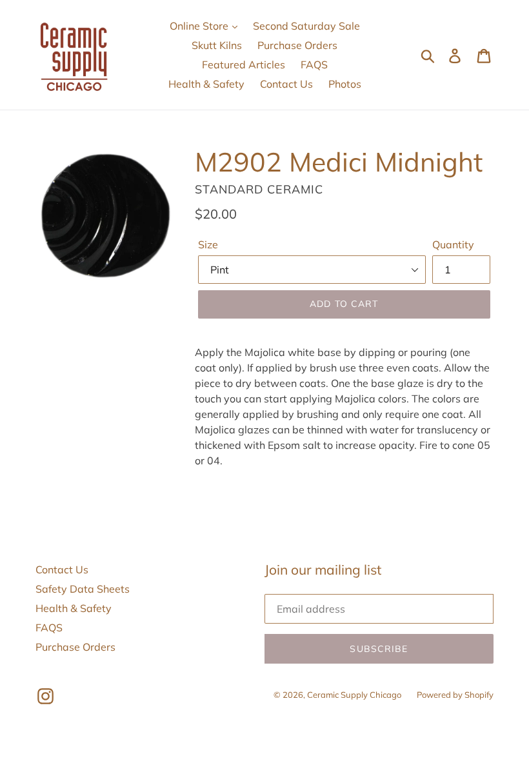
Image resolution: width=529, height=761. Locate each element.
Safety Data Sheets (82, 588)
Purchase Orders (297, 45)
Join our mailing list (322, 570)
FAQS (314, 64)
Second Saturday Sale (306, 25)
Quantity (453, 244)
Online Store (200, 25)
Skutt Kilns (217, 45)
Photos (344, 83)
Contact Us (286, 83)
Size (208, 244)
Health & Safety (206, 83)
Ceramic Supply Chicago (354, 694)
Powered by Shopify (455, 694)
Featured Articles (243, 64)
